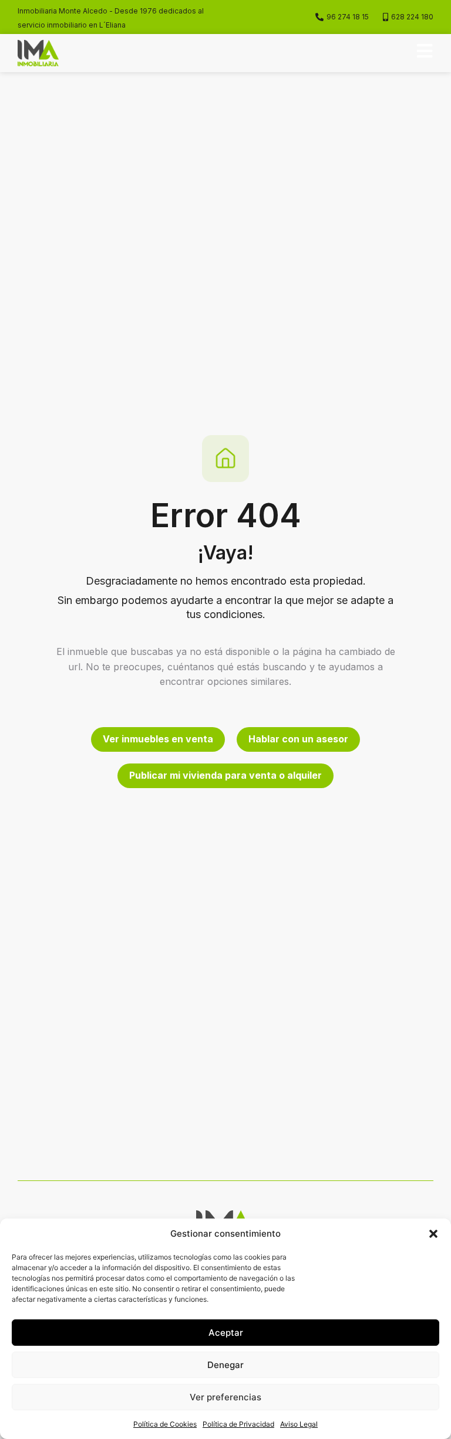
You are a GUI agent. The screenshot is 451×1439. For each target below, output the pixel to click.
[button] (433, 1234)
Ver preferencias (225, 1397)
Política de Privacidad (238, 1424)
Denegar (225, 1364)
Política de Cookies (165, 1424)
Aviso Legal (299, 1424)
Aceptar (225, 1332)
